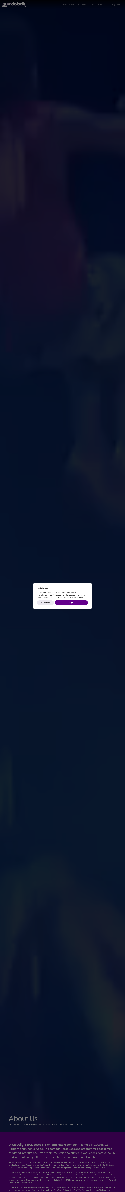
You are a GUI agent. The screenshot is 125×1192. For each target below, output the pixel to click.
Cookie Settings (45, 603)
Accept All (71, 603)
